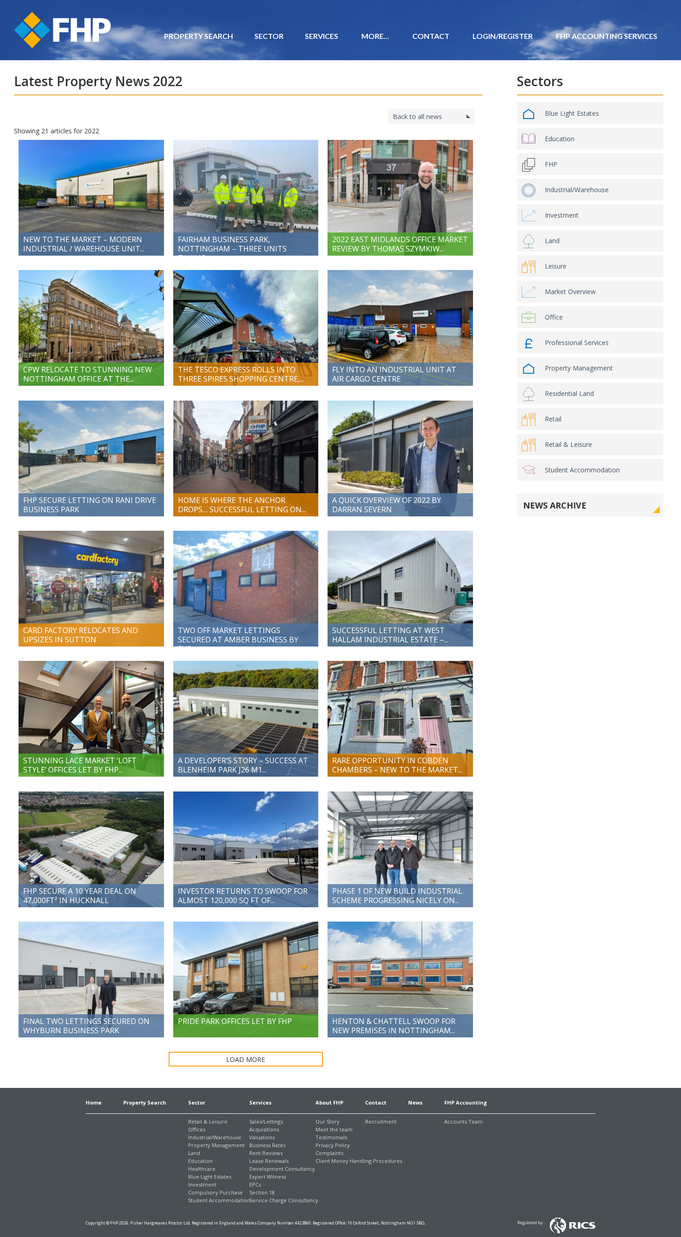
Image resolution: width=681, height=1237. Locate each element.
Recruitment (381, 1121)
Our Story (327, 1121)
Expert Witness (267, 1176)
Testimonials (331, 1137)
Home (93, 1102)
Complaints (329, 1152)
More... (375, 35)
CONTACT (430, 35)
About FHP (329, 1102)
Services (321, 35)
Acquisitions (264, 1129)
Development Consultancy (282, 1168)
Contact (375, 1102)
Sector (269, 35)
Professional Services (577, 342)
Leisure (556, 266)
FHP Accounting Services (606, 35)
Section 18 (262, 1192)
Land (552, 240)
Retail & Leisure (568, 444)
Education (559, 138)
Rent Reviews (266, 1152)
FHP (551, 164)
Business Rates (267, 1145)
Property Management (579, 368)
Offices (196, 1129)
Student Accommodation (582, 469)
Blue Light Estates (572, 113)
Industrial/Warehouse (577, 189)
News (415, 1102)
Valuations (262, 1137)
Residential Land (569, 393)
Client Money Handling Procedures (358, 1160)
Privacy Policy (332, 1145)
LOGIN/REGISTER (503, 35)
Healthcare (201, 1168)
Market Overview (570, 291)
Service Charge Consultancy (283, 1200)
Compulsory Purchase (215, 1192)
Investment (562, 215)
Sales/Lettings (266, 1121)
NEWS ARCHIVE (554, 505)
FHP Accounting (465, 1102)
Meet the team (334, 1129)
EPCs (255, 1184)
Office (554, 317)
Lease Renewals (269, 1160)
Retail (553, 418)
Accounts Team (463, 1121)
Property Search (198, 35)
